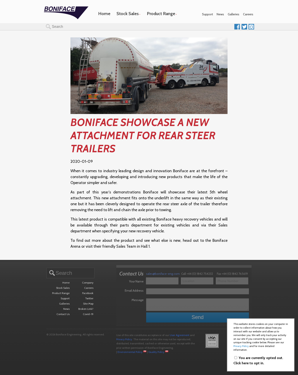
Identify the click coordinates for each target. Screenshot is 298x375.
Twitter (89, 298)
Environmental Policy (130, 352)
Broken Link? (85, 308)
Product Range (161, 13)
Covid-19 (88, 314)
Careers (248, 14)
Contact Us (63, 314)
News (220, 14)
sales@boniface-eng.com (163, 273)
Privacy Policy (124, 339)
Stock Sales (127, 13)
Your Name (136, 281)
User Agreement (179, 335)
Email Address (134, 291)
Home (104, 13)
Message (138, 300)
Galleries (233, 14)
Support (207, 14)
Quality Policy (156, 352)
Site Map (88, 303)
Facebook (87, 293)
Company (87, 282)
